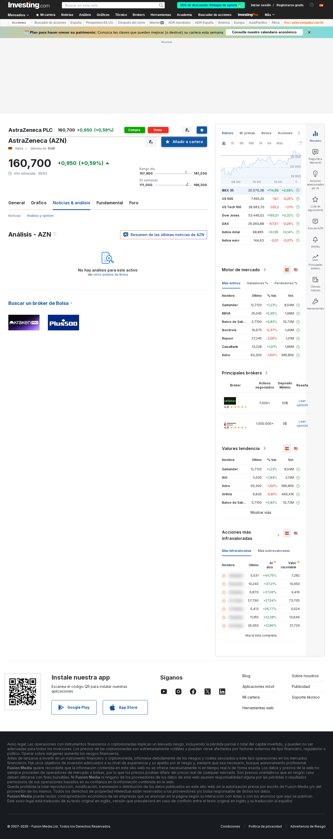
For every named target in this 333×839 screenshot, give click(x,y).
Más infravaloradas (236, 551)
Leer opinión (302, 403)
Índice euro (230, 240)
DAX (225, 224)
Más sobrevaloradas (274, 551)
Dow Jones (230, 215)
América (224, 22)
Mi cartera (251, 697)
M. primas (247, 133)
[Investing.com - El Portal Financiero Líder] (28, 5)
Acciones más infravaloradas (237, 535)
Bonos (266, 133)
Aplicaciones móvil (258, 686)
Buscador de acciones (215, 15)
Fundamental (110, 202)
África (276, 22)
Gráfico (39, 202)
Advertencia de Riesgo (307, 826)
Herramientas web (258, 708)
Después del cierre (131, 22)
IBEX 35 (228, 190)
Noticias (14, 216)
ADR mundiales (179, 22)
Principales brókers (242, 372)
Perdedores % (285, 283)
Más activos (231, 283)
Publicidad (301, 686)
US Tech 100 (231, 207)
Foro (133, 202)
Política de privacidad (265, 826)
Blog (246, 676)
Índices (227, 133)
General (16, 202)
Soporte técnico (306, 697)
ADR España (204, 22)
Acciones (19, 22)
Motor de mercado (241, 269)
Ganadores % (257, 283)
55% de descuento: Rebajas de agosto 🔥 (211, 5)
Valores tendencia (241, 448)
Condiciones (230, 826)
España (76, 22)
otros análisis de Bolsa (110, 274)
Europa (239, 22)
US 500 (227, 199)
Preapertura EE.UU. (100, 22)
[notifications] (312, 4)
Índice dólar (231, 232)
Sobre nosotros (305, 676)
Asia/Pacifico (258, 22)
